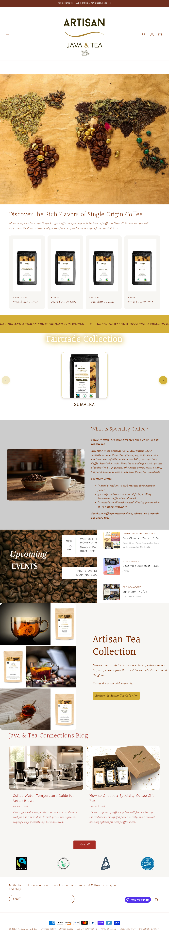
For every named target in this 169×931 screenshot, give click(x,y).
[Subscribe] (70, 899)
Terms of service (108, 929)
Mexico (131, 297)
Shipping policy (127, 929)
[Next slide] (163, 380)
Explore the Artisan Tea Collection (116, 695)
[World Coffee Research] (63, 863)
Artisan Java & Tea (27, 929)
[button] (8, 34)
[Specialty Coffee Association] (105, 863)
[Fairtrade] (21, 863)
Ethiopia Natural (20, 297)
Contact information (87, 929)
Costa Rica (94, 297)
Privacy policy (48, 929)
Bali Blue (55, 297)
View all (84, 844)
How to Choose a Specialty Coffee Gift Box (121, 798)
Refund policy (66, 929)
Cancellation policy (149, 929)
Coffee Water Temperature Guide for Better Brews (43, 798)
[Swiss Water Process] (148, 863)
